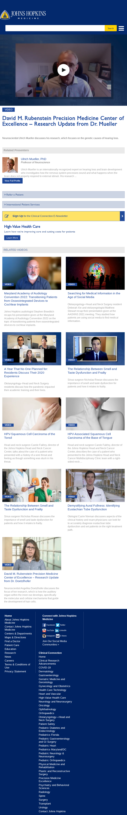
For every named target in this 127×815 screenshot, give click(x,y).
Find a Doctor (12, 641)
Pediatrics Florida (49, 734)
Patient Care (12, 645)
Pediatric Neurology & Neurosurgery (51, 755)
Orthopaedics (46, 713)
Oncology (44, 705)
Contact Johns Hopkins (52, 811)
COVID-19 (45, 667)
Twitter (62, 625)
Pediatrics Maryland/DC (52, 749)
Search (111, 28)
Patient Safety (47, 724)
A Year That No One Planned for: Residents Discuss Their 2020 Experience (26, 372)
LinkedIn (62, 630)
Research (10, 652)
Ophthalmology (47, 709)
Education (10, 649)
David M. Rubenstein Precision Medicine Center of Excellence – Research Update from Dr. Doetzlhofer (31, 577)
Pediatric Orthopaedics (52, 760)
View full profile (12, 180)
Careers (9, 660)
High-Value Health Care (52, 697)
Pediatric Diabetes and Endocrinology (52, 729)
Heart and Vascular (50, 693)
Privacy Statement (15, 671)
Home (42, 656)
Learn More (12, 238)
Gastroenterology (49, 675)
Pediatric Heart (47, 745)
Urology (43, 807)
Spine (42, 795)
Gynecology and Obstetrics (54, 686)
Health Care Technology (52, 690)
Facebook (50, 625)
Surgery (43, 799)
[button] (63, 70)
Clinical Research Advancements (49, 662)
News (8, 656)
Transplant (45, 803)
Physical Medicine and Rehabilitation (52, 766)
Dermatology (46, 671)
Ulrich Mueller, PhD (33, 159)
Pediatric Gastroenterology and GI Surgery (54, 740)
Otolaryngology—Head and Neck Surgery (54, 719)
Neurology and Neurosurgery (55, 701)
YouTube (50, 630)
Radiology (44, 792)
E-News (63, 636)
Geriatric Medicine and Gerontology (52, 681)
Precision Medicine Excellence (50, 780)
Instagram (50, 636)
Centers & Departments (18, 633)
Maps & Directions (15, 637)
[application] (63, 70)
